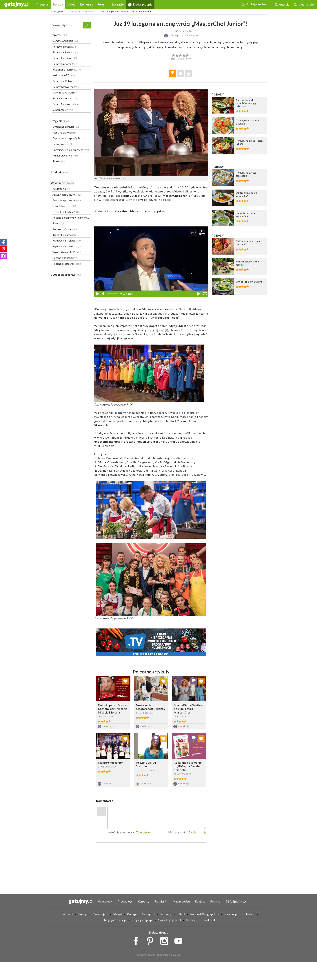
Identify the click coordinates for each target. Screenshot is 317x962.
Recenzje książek (65, 257)
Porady (58, 4)
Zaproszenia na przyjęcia (68, 138)
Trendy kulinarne (64, 234)
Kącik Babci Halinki (66, 69)
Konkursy (86, 4)
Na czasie (117, 4)
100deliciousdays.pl (66, 274)
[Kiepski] (173, 55)
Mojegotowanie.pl (115, 920)
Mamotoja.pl (100, 914)
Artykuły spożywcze (66, 200)
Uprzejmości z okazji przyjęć (70, 149)
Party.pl (131, 914)
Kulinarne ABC (64, 75)
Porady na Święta (65, 52)
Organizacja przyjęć (65, 126)
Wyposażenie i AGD (66, 252)
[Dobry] (180, 55)
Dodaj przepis (142, 4)
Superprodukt (62, 109)
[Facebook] (3, 242)
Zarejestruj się (304, 4)
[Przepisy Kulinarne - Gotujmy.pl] (16, 4)
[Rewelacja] (187, 55)
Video (72, 4)
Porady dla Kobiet (64, 81)
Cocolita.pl (208, 920)
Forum (102, 4)
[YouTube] (179, 940)
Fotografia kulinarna (65, 92)
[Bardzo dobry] (184, 55)
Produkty (60, 172)
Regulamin (161, 901)
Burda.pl (191, 920)
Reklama (215, 901)
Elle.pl (181, 914)
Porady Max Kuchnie (65, 104)
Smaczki (59, 223)
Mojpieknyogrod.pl (169, 920)
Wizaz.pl (68, 914)
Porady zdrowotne (65, 86)
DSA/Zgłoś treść (236, 901)
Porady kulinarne (64, 63)
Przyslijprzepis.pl (142, 920)
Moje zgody (104, 901)
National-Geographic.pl (204, 914)
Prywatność (125, 901)
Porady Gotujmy (64, 58)
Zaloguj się (282, 4)
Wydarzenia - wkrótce (67, 246)
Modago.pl (148, 914)
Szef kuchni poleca (65, 229)
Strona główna (58, 11)
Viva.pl (117, 914)
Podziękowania (62, 143)
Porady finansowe (65, 98)
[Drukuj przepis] (188, 73)
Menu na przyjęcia (64, 132)
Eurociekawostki (64, 206)
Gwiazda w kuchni (65, 211)
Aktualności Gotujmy (67, 194)
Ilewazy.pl (166, 914)
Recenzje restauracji (66, 263)
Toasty (58, 161)
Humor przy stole (65, 155)
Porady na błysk (64, 46)
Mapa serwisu (181, 901)
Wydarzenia (61, 188)
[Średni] (177, 55)
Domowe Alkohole (65, 40)
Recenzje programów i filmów (71, 217)
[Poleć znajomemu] (180, 73)
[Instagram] (3, 256)
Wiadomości (62, 183)
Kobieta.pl (249, 914)
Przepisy (43, 4)
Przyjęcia (60, 120)
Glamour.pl (230, 914)
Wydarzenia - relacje (66, 240)
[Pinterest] (3, 249)
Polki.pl (82, 914)
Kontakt (200, 901)
